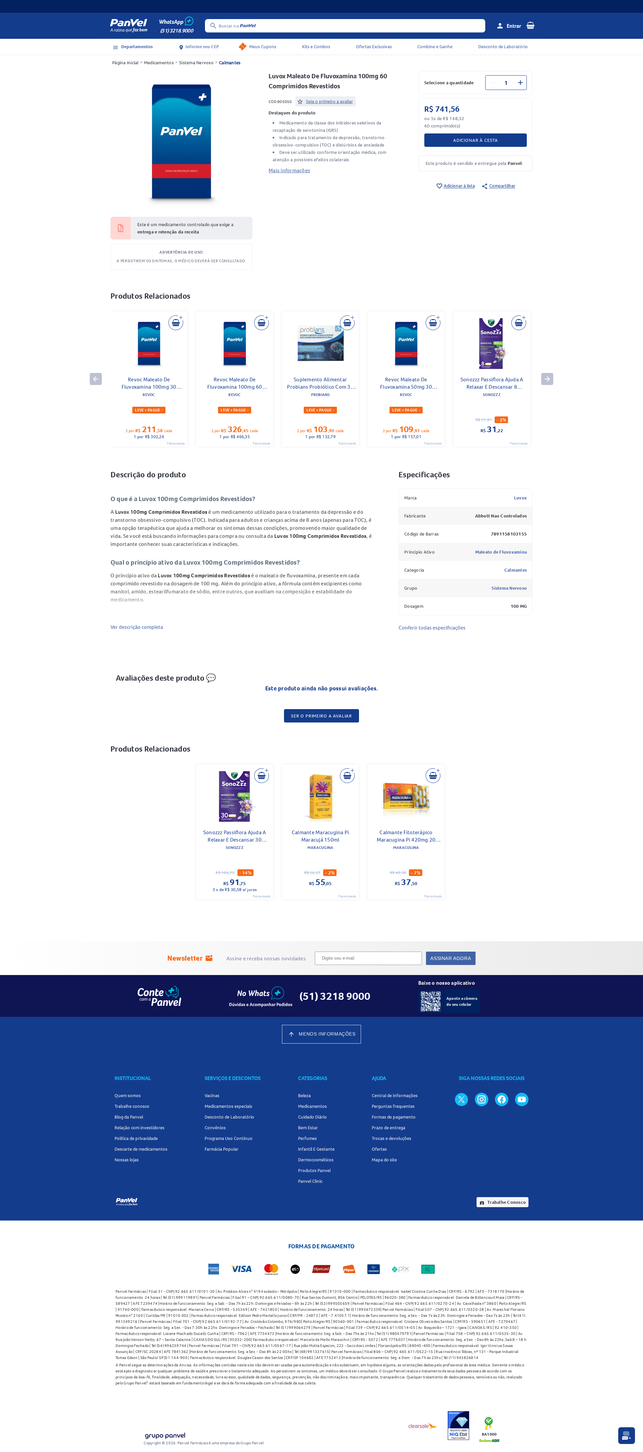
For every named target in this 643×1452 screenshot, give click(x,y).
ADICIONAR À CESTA (475, 140)
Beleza (304, 1095)
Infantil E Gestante (316, 1149)
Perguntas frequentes (393, 1106)
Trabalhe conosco (132, 1106)
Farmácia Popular (221, 1149)
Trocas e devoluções (391, 1138)
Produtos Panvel (314, 1170)
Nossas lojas (127, 1160)
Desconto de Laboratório (503, 46)
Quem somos (128, 1095)
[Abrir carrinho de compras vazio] (530, 25)
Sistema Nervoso (196, 63)
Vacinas (212, 1095)
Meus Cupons (262, 46)
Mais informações (289, 170)
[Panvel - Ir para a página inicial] (129, 25)
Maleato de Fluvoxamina (501, 552)
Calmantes (229, 63)
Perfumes (307, 1138)
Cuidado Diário (312, 1117)
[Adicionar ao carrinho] (175, 322)
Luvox (520, 498)
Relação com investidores (139, 1128)
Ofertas (379, 1149)
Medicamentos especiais (228, 1106)
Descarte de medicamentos (141, 1149)
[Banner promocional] (321, 6)
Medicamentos (159, 63)
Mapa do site (384, 1160)
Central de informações (395, 1095)
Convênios (215, 1128)
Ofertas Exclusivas (374, 46)
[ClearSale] (423, 1425)
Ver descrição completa (137, 626)
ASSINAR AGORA (450, 958)
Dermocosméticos (316, 1160)
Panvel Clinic (310, 1181)
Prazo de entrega (388, 1128)
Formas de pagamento (394, 1117)
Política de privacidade (136, 1138)
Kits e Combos (316, 46)
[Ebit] (458, 1425)
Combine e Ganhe (434, 46)
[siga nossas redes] (461, 1099)
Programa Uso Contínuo (229, 1138)
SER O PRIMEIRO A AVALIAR (321, 716)
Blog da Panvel (129, 1117)
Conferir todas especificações (432, 627)
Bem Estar (308, 1128)
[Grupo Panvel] (165, 1434)
